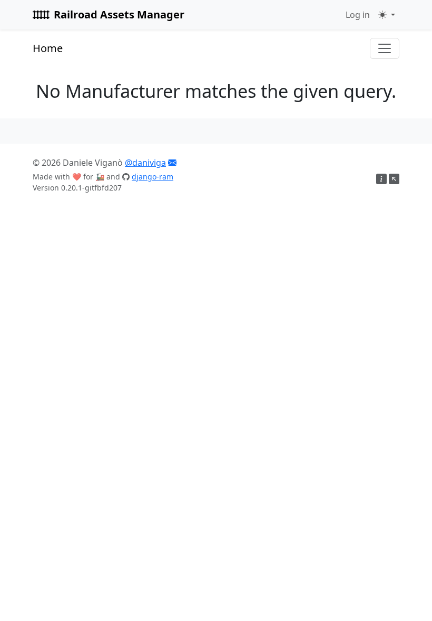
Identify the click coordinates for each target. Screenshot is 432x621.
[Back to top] (394, 179)
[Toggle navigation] (384, 48)
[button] (386, 14)
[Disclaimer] (381, 179)
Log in (358, 15)
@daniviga (145, 162)
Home (48, 48)
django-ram (152, 177)
